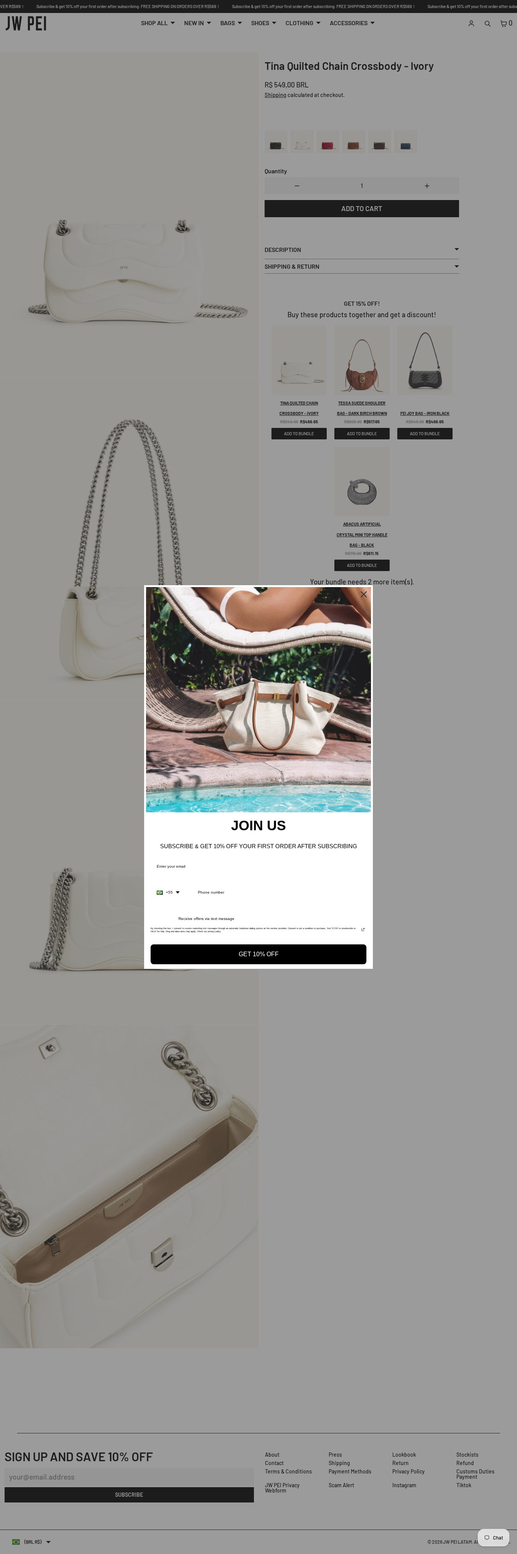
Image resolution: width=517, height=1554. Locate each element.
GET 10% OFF (259, 954)
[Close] (364, 594)
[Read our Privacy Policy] (363, 930)
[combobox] (168, 892)
